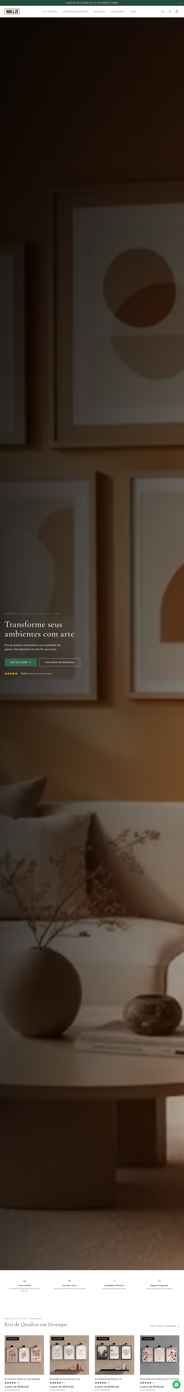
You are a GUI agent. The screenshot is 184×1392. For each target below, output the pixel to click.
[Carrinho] (177, 11)
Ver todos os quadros (163, 1326)
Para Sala (99, 11)
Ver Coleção (19, 662)
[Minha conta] (169, 11)
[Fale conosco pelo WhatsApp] (176, 1384)
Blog (133, 11)
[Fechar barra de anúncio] (181, 3)
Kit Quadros (50, 11)
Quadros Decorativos (75, 11)
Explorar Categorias (59, 662)
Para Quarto (118, 11)
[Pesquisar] (162, 11)
